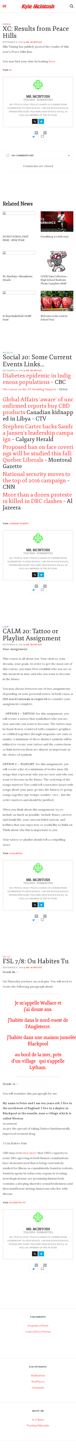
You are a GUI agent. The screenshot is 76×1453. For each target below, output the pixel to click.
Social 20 (8, 352)
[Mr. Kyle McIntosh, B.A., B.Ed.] (38, 6)
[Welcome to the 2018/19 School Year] (57, 301)
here (52, 61)
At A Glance (38, 1419)
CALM (5, 626)
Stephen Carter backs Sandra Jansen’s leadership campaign (38, 433)
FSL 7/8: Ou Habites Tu (36, 961)
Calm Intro (15, 853)
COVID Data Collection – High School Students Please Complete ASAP (54, 280)
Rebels (6, 24)
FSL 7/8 (6, 956)
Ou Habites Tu (17, 1202)
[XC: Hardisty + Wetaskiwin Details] (19, 261)
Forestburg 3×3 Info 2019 (54, 236)
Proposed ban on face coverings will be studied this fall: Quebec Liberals (38, 453)
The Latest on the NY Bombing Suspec (29, 389)
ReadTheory (38, 1381)
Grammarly (38, 1387)
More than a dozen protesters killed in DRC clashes (37, 498)
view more (30, 1153)
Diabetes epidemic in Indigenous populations (37, 379)
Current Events (19, 523)
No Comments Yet (23, 155)
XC (10, 70)
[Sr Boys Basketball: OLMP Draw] (19, 301)
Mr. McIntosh (34, 42)
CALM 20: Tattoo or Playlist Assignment (32, 634)
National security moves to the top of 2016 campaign (36, 477)
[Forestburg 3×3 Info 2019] (57, 221)
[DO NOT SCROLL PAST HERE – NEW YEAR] (19, 221)
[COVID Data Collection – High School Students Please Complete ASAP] (57, 261)
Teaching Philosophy (38, 1425)
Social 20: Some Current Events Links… (37, 360)
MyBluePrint (38, 1375)
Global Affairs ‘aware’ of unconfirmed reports (38, 402)
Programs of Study (38, 1325)
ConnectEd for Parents (38, 1331)
